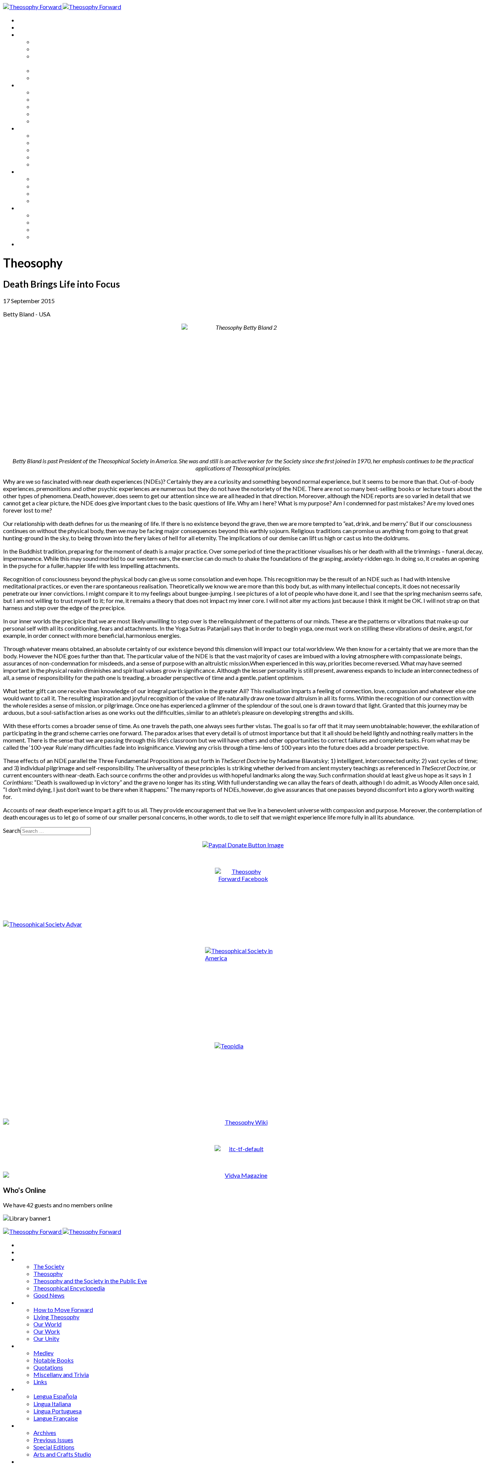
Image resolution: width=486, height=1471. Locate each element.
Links (40, 164)
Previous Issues (53, 222)
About (26, 27)
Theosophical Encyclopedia (69, 70)
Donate (28, 243)
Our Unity (46, 120)
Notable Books (53, 142)
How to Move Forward (63, 92)
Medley (43, 135)
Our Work (46, 113)
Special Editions (53, 229)
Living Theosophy (56, 99)
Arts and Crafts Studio (62, 236)
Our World (47, 106)
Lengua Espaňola (55, 178)
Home (26, 20)
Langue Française (55, 200)
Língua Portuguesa (57, 193)
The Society (48, 41)
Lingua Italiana (52, 186)
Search (12, 830)
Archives (29, 207)
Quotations (48, 149)
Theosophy (48, 48)
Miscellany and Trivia (61, 156)
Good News (49, 77)
